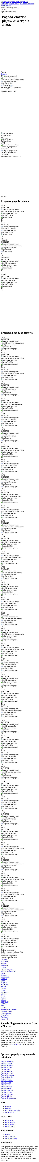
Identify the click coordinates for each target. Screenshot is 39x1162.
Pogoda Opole (6, 1088)
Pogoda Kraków (6, 1063)
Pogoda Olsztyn (6, 1086)
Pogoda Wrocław (7, 1065)
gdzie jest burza (17, 1044)
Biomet (8, 5)
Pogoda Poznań (6, 1067)
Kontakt (8, 1106)
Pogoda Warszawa (7, 1062)
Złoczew (4, 74)
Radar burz (4, 4)
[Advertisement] (19, 50)
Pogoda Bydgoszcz (7, 1075)
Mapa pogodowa (11, 1138)
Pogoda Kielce (6, 1079)
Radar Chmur (10, 1126)
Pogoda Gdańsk (6, 1071)
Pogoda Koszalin (7, 1081)
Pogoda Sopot (6, 1069)
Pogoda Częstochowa (8, 1098)
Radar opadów (25, 4)
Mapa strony (9, 1112)
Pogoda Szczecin (7, 1094)
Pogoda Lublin (6, 1083)
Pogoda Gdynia (6, 1096)
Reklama (8, 1108)
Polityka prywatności (12, 1110)
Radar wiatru (9, 1124)
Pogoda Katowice (7, 1077)
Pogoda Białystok (7, 1073)
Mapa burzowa (14, 4)
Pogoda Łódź (5, 1085)
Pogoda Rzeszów (7, 1090)
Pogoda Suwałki (6, 1092)
